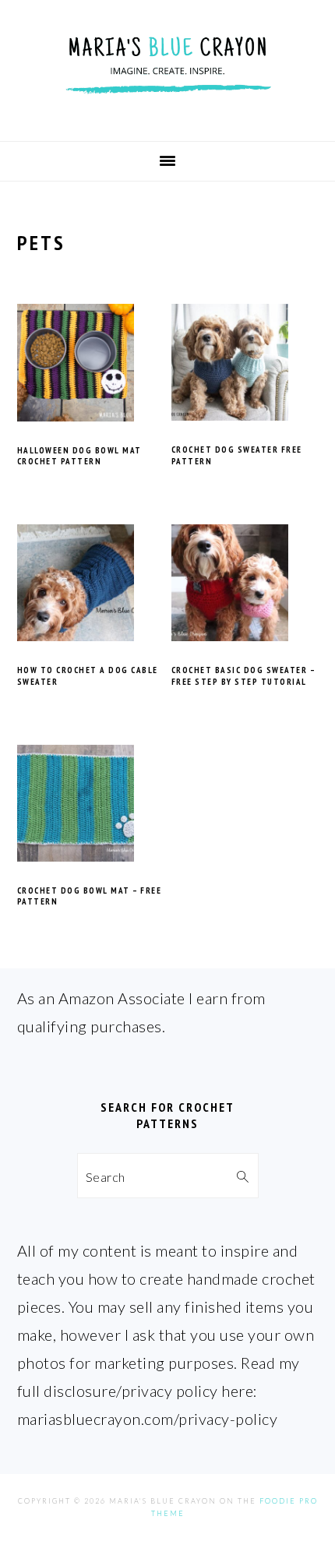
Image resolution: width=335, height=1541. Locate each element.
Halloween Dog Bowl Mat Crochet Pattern (79, 456)
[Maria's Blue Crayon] (167, 114)
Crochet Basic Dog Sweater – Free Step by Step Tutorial (243, 675)
